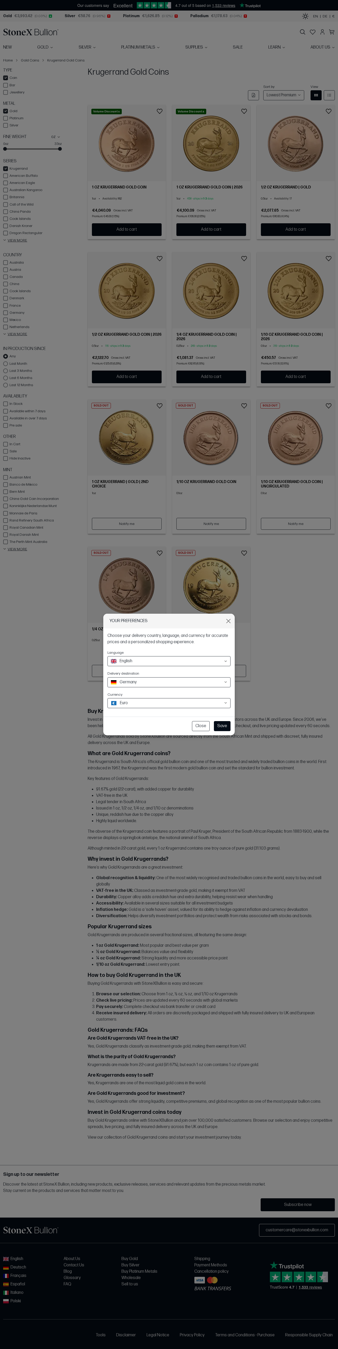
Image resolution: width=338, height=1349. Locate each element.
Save (222, 725)
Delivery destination (123, 673)
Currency (115, 694)
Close (200, 725)
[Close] (228, 621)
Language (115, 652)
